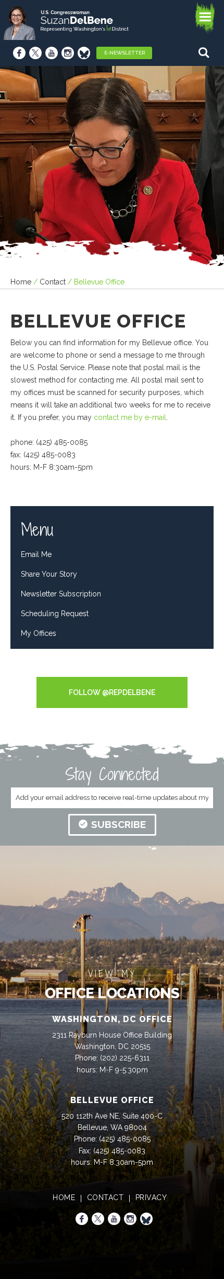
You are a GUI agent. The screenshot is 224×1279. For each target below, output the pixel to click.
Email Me (36, 554)
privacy (151, 1197)
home (64, 1197)
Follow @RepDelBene (112, 692)
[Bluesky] (84, 53)
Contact (53, 282)
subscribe (118, 824)
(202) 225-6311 (125, 1058)
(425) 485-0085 (125, 1139)
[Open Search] (204, 52)
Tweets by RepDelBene (112, 670)
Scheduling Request (55, 613)
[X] (35, 53)
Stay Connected (112, 774)
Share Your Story (49, 574)
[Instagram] (67, 53)
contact (105, 1197)
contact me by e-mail (130, 417)
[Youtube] (51, 53)
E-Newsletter (124, 53)
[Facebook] (19, 53)
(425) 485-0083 (119, 1151)
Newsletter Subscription (61, 594)
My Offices (38, 633)
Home (20, 282)
